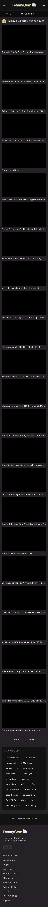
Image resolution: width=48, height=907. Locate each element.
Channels (8, 878)
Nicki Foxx (25, 779)
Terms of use (10, 882)
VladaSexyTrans (13, 805)
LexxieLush (11, 763)
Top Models (12, 751)
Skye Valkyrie (12, 773)
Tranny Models (11, 873)
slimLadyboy (30, 805)
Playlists (7, 864)
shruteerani (28, 768)
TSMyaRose (26, 763)
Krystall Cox (11, 784)
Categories (27, 14)
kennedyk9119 (28, 795)
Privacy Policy (10, 887)
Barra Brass (11, 779)
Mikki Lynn (28, 773)
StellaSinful (11, 800)
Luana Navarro (13, 758)
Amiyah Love (12, 768)
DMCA (6, 891)
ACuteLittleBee (28, 784)
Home (8, 14)
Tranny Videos (10, 855)
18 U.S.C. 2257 (10, 896)
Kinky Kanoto (31, 789)
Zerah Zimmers (13, 789)
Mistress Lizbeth (28, 800)
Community (9, 869)
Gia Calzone (29, 758)
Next (31, 739)
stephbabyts (12, 795)
